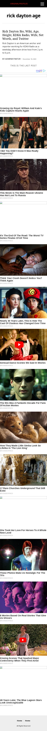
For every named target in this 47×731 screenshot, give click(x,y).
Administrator (12, 59)
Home (19, 721)
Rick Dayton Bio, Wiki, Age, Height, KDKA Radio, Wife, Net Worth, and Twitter (22, 34)
